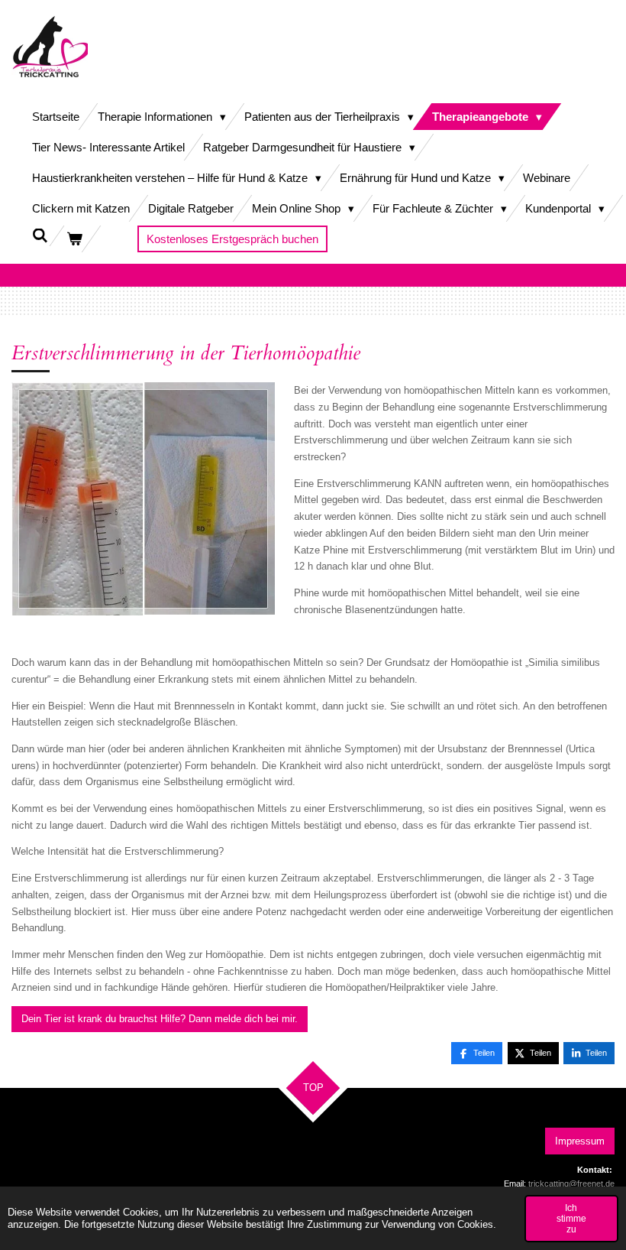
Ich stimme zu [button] (571, 1218)
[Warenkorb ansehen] (74, 239)
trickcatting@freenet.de (571, 1183)
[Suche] (40, 236)
